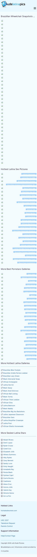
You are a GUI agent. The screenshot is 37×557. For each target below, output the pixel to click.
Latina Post (7, 423)
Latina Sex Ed (8, 385)
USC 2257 (5, 520)
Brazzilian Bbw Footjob (11, 370)
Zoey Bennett (8, 460)
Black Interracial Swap (11, 379)
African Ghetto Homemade (13, 426)
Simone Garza (8, 493)
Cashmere (7, 481)
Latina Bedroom (9, 406)
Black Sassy (7, 388)
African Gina (7, 403)
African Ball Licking (10, 394)
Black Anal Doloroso (10, 391)
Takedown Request (8, 523)
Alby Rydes (7, 457)
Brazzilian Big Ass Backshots (14, 411)
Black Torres (7, 397)
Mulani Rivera (8, 440)
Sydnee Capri (8, 475)
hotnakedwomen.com (9, 511)
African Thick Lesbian (11, 400)
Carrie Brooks (8, 478)
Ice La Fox (7, 496)
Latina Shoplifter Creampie (13, 420)
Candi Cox (7, 449)
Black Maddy (8, 408)
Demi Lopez (7, 443)
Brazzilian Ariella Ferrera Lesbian (15, 373)
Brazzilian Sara (8, 417)
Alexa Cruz (7, 484)
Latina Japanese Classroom (13, 414)
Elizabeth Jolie (8, 452)
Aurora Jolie (7, 487)
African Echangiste (10, 382)
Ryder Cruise (8, 446)
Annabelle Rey (8, 469)
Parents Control (7, 526)
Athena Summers (9, 455)
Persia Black (7, 472)
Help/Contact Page (8, 536)
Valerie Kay (7, 490)
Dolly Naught (8, 466)
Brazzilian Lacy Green (11, 376)
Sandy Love (7, 463)
